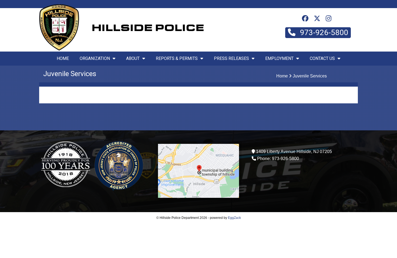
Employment (279, 58)
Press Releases (231, 58)
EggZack (234, 218)
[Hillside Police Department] (59, 49)
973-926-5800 (323, 32)
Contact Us (322, 58)
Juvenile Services (310, 76)
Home (63, 58)
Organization (95, 58)
